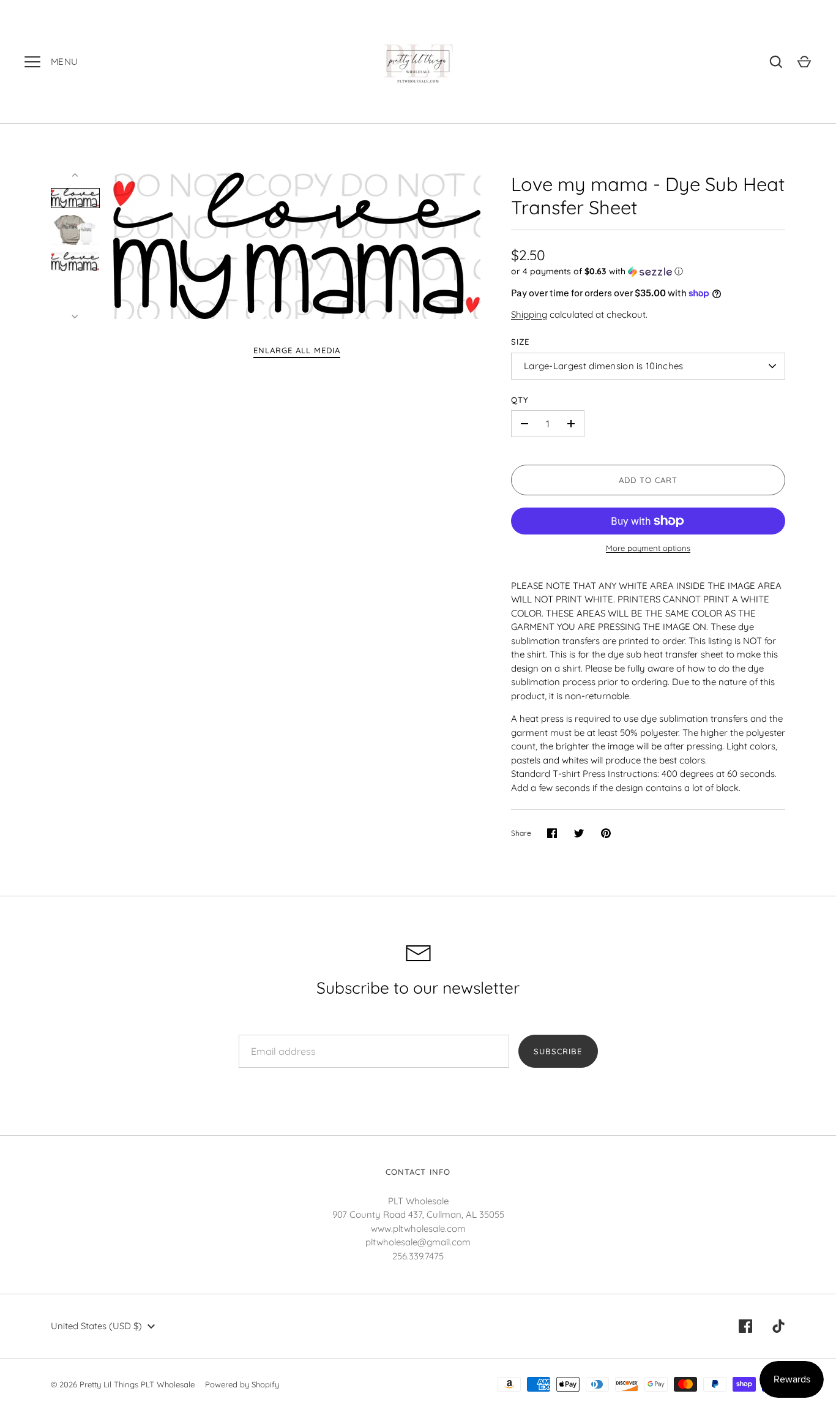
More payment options (648, 548)
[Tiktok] (778, 1326)
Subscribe (558, 1051)
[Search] (776, 61)
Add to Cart (648, 480)
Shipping (529, 314)
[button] (648, 271)
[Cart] (804, 61)
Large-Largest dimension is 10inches (604, 366)
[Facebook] (745, 1326)
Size (520, 342)
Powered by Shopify (242, 1384)
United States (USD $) (96, 1326)
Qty (520, 400)
